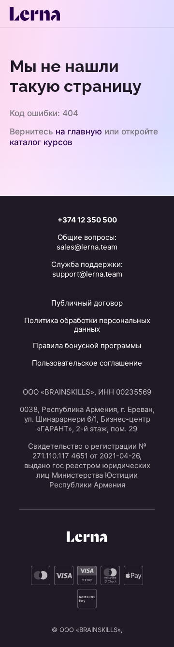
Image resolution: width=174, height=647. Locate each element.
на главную (79, 131)
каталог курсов (41, 142)
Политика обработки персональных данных (87, 325)
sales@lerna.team (87, 246)
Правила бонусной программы (87, 345)
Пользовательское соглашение (87, 363)
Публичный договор (87, 303)
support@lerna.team (87, 274)
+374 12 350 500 (87, 219)
